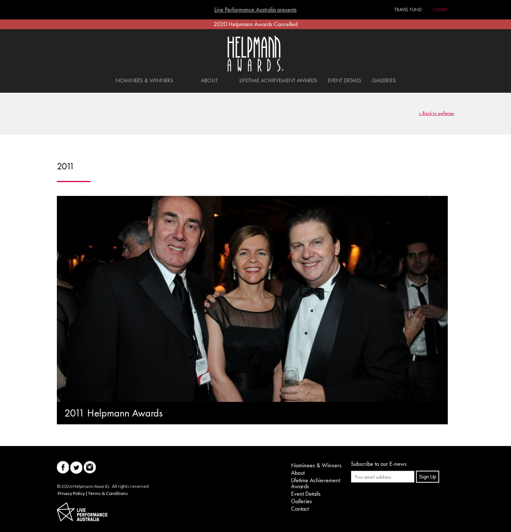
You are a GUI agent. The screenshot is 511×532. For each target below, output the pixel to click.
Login (440, 9)
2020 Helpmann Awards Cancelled (255, 24)
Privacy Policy (71, 493)
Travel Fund (408, 9)
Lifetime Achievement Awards (278, 80)
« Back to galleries (436, 113)
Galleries (384, 80)
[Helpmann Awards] (255, 70)
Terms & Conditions (108, 493)
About (209, 80)
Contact (300, 509)
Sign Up (427, 477)
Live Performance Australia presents (255, 10)
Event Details (344, 80)
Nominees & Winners (144, 80)
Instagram (90, 467)
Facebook (63, 467)
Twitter (76, 467)
